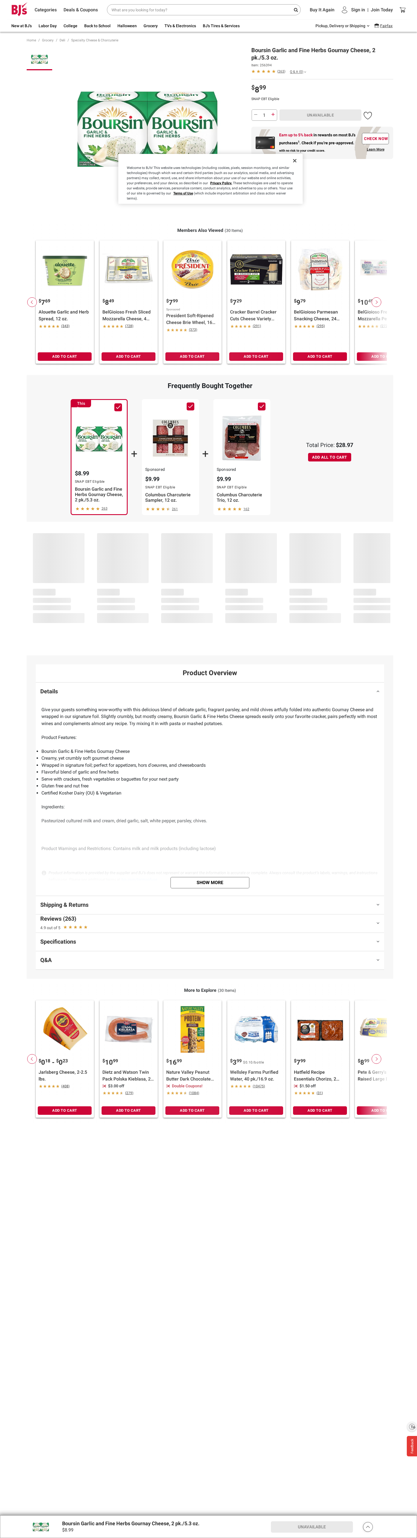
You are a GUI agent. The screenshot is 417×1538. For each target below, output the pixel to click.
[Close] (294, 160)
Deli (62, 40)
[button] (368, 114)
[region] (210, 179)
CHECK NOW (376, 138)
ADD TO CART (64, 356)
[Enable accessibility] (412, 1427)
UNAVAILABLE (320, 115)
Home (31, 40)
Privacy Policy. (221, 183)
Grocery (48, 40)
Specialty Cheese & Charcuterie (94, 40)
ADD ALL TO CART (329, 457)
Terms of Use (183, 193)
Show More (210, 882)
